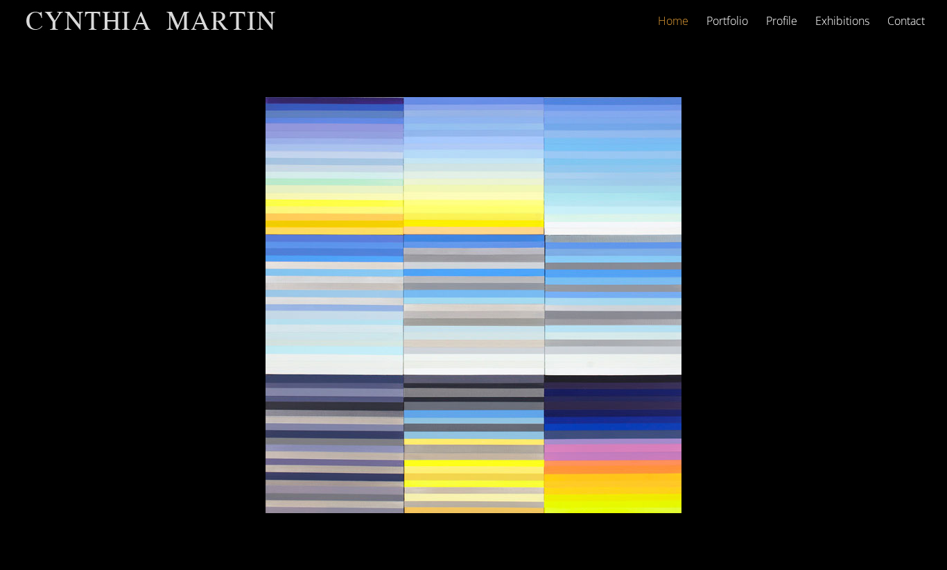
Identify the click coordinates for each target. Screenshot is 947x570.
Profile (781, 22)
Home (673, 22)
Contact (906, 22)
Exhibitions (842, 22)
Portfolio (727, 22)
